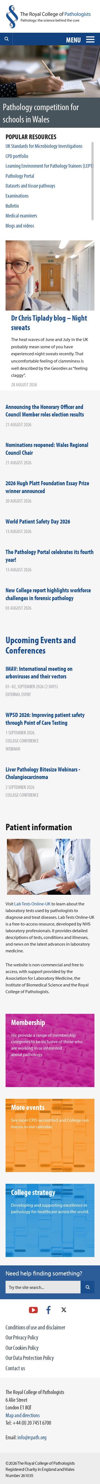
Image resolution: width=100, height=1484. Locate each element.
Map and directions (23, 1415)
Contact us (15, 1368)
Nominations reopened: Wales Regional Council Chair (47, 448)
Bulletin (12, 205)
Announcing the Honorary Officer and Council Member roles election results (45, 410)
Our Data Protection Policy (30, 1358)
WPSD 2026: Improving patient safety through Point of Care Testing (45, 718)
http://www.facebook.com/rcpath (48, 1310)
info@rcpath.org (32, 1437)
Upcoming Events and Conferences (41, 644)
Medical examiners (21, 215)
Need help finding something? (44, 1273)
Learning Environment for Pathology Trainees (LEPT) (50, 165)
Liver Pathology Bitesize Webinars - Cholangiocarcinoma (43, 773)
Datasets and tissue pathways (30, 185)
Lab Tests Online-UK (32, 904)
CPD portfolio (17, 155)
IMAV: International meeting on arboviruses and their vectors (39, 672)
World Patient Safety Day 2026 (38, 521)
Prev (94, 78)
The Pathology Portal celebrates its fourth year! (50, 556)
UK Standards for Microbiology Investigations (44, 145)
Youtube (33, 1310)
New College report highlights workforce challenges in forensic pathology (48, 594)
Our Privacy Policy (22, 1337)
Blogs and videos (20, 225)
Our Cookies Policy (22, 1348)
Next (94, 91)
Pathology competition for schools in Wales (41, 112)
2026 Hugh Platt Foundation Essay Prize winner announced (47, 487)
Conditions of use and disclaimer (35, 1327)
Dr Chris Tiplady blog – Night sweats (49, 322)
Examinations (17, 195)
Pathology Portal (20, 175)
